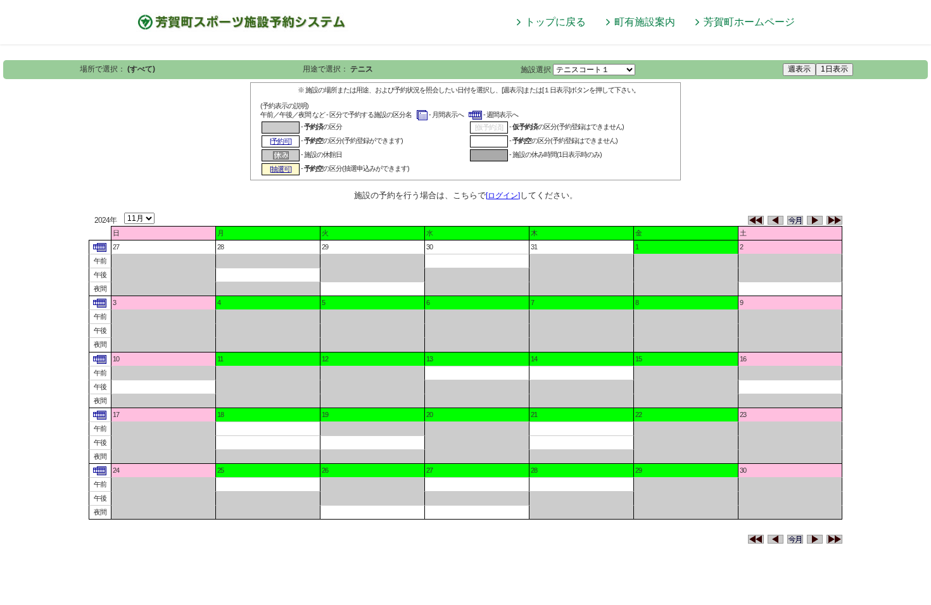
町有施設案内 (644, 21)
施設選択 (536, 69)
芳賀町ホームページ (749, 21)
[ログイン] (503, 195)
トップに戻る (555, 21)
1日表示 (834, 69)
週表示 (799, 69)
